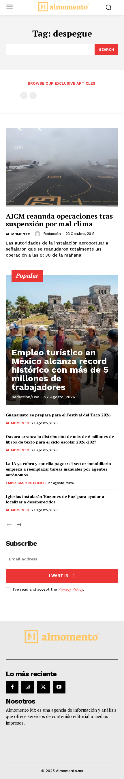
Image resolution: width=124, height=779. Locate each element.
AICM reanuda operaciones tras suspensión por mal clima (59, 219)
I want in (58, 575)
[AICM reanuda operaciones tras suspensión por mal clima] (62, 167)
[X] (43, 687)
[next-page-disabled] (33, 95)
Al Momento (18, 234)
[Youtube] (59, 687)
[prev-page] (23, 95)
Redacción (52, 234)
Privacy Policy (70, 589)
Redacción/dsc (25, 397)
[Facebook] (12, 687)
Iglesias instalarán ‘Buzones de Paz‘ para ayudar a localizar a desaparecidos (55, 499)
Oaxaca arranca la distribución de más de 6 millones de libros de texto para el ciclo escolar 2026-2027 (60, 439)
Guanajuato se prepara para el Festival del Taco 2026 (58, 415)
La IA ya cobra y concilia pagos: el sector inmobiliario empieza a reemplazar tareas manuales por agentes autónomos (58, 469)
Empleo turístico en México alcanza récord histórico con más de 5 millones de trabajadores (60, 369)
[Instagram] (27, 687)
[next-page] (18, 524)
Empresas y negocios (26, 483)
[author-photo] (38, 234)
